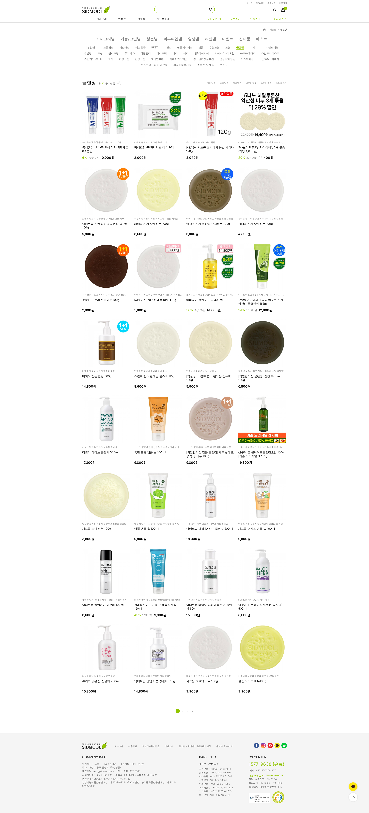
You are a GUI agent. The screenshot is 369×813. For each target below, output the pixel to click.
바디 (175, 53)
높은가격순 (266, 83)
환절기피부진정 (182, 65)
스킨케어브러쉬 (93, 59)
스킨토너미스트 (270, 53)
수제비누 (255, 47)
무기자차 (129, 53)
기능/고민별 (131, 39)
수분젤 (88, 53)
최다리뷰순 (281, 83)
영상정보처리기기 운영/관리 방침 (195, 746)
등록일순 (224, 83)
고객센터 (283, 3)
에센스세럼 (272, 47)
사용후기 (255, 18)
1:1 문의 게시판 (278, 18)
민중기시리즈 (185, 47)
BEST (154, 47)
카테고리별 (105, 39)
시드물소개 (163, 18)
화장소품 (124, 59)
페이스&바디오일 (224, 53)
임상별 (193, 39)
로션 (100, 53)
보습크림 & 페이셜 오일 (154, 65)
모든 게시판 (214, 18)
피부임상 (90, 47)
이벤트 (122, 18)
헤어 (110, 59)
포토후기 (235, 18)
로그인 (250, 3)
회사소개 (118, 746)
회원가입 (260, 3)
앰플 (201, 47)
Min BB (224, 65)
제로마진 (124, 47)
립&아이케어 (201, 53)
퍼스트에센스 (248, 59)
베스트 (261, 39)
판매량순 (211, 83)
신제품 (141, 18)
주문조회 (271, 3)
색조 (186, 53)
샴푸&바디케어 (270, 59)
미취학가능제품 (179, 59)
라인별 (210, 39)
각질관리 (145, 53)
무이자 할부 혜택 (224, 746)
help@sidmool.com (103, 771)
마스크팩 (162, 53)
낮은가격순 (251, 83)
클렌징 (283, 29)
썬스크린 (113, 53)
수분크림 (214, 47)
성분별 (152, 39)
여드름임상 (107, 47)
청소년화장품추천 (203, 59)
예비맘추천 (157, 59)
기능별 (273, 29)
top (353, 797)
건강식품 (140, 59)
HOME (264, 30)
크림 (227, 47)
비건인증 (140, 47)
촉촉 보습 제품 (205, 65)
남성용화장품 (227, 59)
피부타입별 (172, 39)
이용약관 (132, 746)
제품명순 (237, 83)
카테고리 (101, 18)
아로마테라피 (248, 53)
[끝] (192, 711)
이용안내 (169, 746)
